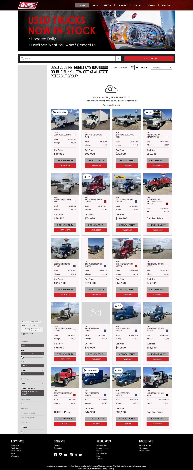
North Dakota (16, 448)
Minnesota (15, 445)
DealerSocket (105, 466)
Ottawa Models (144, 451)
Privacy (105, 469)
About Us (166, 5)
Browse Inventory (102, 448)
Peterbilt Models (145, 445)
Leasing (137, 5)
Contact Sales (149, 58)
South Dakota (16, 451)
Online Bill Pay (101, 445)
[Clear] (31, 334)
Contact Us (58, 448)
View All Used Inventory (111, 105)
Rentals (151, 5)
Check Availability (65, 161)
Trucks (82, 5)
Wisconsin (15, 456)
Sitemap (111, 469)
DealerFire (90, 466)
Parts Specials (101, 453)
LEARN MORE (65, 166)
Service (107, 5)
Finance (99, 451)
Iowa (13, 453)
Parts (95, 5)
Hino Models (143, 448)
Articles (99, 459)
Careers (57, 445)
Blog (98, 456)
